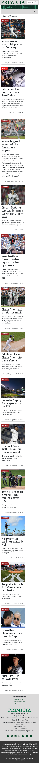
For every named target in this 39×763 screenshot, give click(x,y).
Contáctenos (19, 704)
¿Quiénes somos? (19, 700)
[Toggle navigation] (34, 11)
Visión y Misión (19, 702)
